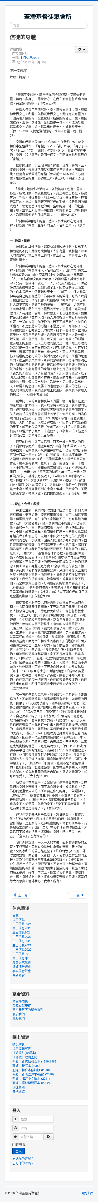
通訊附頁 (18, 1044)
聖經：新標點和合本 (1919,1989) (34, 1061)
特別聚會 (18, 975)
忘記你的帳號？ (23, 1158)
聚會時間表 (20, 1001)
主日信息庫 (20, 958)
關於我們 (18, 1014)
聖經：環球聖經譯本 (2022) (31, 1083)
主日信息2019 (21, 954)
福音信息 (18, 919)
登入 (18, 1151)
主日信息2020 (21, 949)
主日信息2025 (21, 928)
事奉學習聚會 (21, 971)
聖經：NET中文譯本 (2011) (31, 1078)
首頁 (15, 915)
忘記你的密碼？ (23, 1163)
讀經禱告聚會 (21, 966)
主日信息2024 (21, 932)
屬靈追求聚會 (21, 962)
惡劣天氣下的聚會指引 (27, 1009)
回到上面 (87, 1193)
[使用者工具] (81, 49)
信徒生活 (18, 1087)
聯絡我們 (18, 1018)
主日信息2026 (21, 924)
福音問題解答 (21, 1048)
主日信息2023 (21, 941)
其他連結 (18, 1091)
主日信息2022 (21, 936)
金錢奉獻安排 (21, 1005)
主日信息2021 (29, 57)
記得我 (20, 1144)
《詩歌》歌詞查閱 (24, 1057)
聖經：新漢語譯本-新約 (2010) (33, 1074)
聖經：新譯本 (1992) (26, 1065)
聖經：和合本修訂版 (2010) (31, 1070)
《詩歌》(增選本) (24, 1053)
